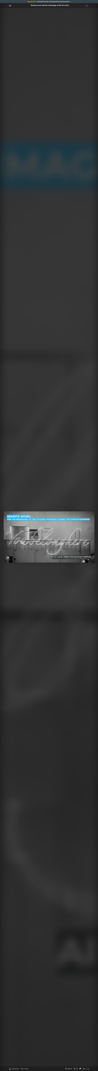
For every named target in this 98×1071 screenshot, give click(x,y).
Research (69, 1068)
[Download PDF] (88, 1068)
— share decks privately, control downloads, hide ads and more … (49, 1)
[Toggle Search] (86, 5)
